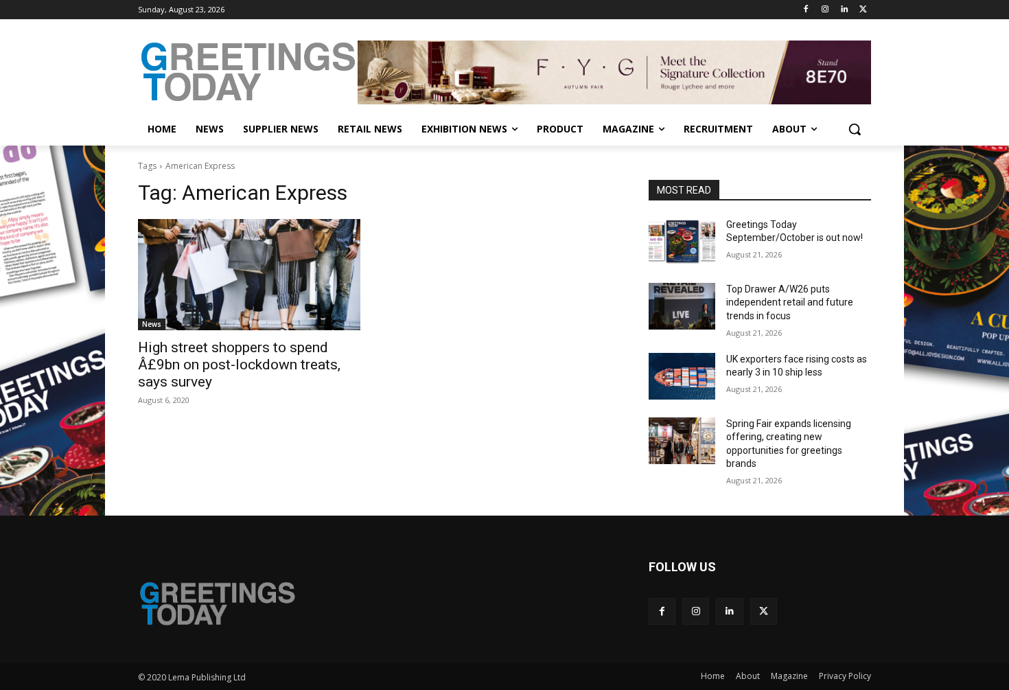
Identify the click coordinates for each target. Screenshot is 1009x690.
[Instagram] (825, 10)
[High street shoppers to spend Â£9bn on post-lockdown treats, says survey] (249, 274)
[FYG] (614, 72)
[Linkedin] (844, 10)
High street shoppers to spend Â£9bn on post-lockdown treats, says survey (239, 364)
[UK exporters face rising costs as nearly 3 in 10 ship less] (682, 376)
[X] (863, 10)
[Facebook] (806, 10)
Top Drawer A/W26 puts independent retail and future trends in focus (789, 302)
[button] (854, 129)
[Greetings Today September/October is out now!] (682, 241)
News (151, 324)
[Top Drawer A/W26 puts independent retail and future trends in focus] (682, 306)
